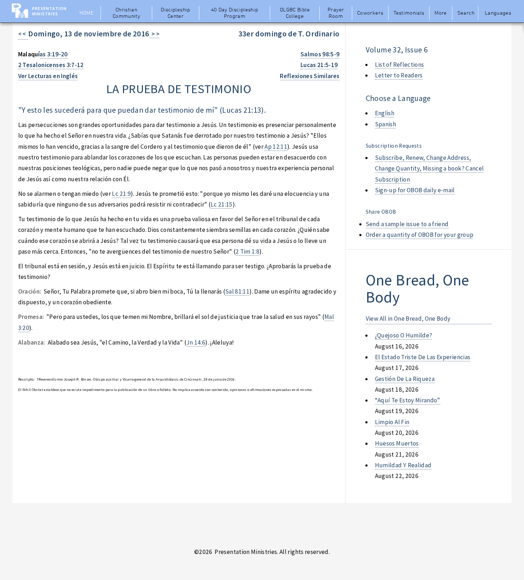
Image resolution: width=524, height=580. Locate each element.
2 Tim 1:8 (248, 251)
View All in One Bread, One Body (408, 318)
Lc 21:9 (121, 194)
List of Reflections (399, 64)
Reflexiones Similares (309, 76)
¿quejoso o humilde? (403, 335)
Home (86, 13)
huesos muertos (397, 443)
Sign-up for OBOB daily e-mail (415, 190)
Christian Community (126, 13)
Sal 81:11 (237, 291)
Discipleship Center (175, 13)
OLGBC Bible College (295, 13)
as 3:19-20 (53, 54)
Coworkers (370, 13)
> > (154, 34)
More (441, 13)
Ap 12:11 (275, 147)
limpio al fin (392, 422)
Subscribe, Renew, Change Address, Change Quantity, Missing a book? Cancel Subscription (429, 168)
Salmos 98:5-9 (320, 54)
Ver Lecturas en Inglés (48, 76)
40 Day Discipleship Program (234, 13)
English (384, 113)
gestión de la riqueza (405, 379)
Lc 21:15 (222, 204)
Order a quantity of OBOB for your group (420, 235)
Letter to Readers (399, 75)
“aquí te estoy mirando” (407, 400)
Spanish (385, 124)
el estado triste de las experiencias (422, 357)
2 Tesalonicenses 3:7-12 (51, 65)
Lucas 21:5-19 (319, 65)
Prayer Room (336, 13)
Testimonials (409, 13)
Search (465, 13)
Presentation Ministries (49, 11)
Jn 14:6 (195, 342)
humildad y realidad (403, 465)
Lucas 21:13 (241, 110)
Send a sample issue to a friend (407, 224)
